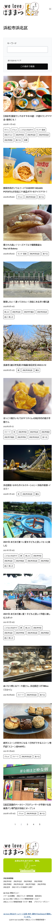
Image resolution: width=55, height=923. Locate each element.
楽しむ (6, 312)
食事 (25, 140)
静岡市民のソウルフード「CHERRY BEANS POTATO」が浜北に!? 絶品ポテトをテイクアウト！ (25, 190)
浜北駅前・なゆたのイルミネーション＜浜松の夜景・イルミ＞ (27, 487)
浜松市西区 (8, 140)
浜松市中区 (20, 135)
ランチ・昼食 (40, 130)
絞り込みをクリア (14, 60)
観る (37, 370)
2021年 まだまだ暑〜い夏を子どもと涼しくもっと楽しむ (26, 543)
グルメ (14, 130)
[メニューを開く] (50, 8)
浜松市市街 (22, 437)
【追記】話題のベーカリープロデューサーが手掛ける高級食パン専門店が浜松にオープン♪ (27, 806)
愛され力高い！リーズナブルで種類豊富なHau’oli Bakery (22, 246)
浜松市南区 (45, 432)
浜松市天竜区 (29, 312)
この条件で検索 (27, 66)
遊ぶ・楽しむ (8, 317)
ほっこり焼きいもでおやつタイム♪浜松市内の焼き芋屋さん (26, 420)
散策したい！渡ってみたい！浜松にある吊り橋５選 (26, 301)
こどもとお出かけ (26, 130)
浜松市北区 (31, 135)
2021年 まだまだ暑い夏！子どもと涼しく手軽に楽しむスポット (26, 615)
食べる (18, 140)
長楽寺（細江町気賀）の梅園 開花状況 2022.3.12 (24, 365)
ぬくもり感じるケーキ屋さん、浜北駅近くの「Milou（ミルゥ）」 (25, 687)
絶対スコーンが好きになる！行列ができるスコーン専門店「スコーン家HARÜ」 (27, 744)
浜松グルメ (8, 135)
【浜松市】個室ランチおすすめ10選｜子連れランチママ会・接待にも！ (27, 118)
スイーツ (7, 432)
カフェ (6, 130)
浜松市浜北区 (44, 135)
